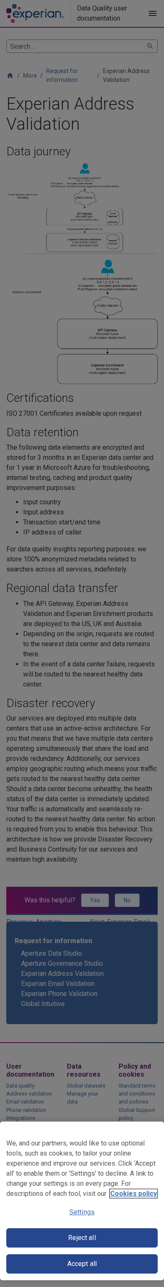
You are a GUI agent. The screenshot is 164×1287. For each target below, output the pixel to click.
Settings (82, 1212)
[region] (82, 1201)
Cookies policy (133, 1194)
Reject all (82, 1238)
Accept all (82, 1264)
